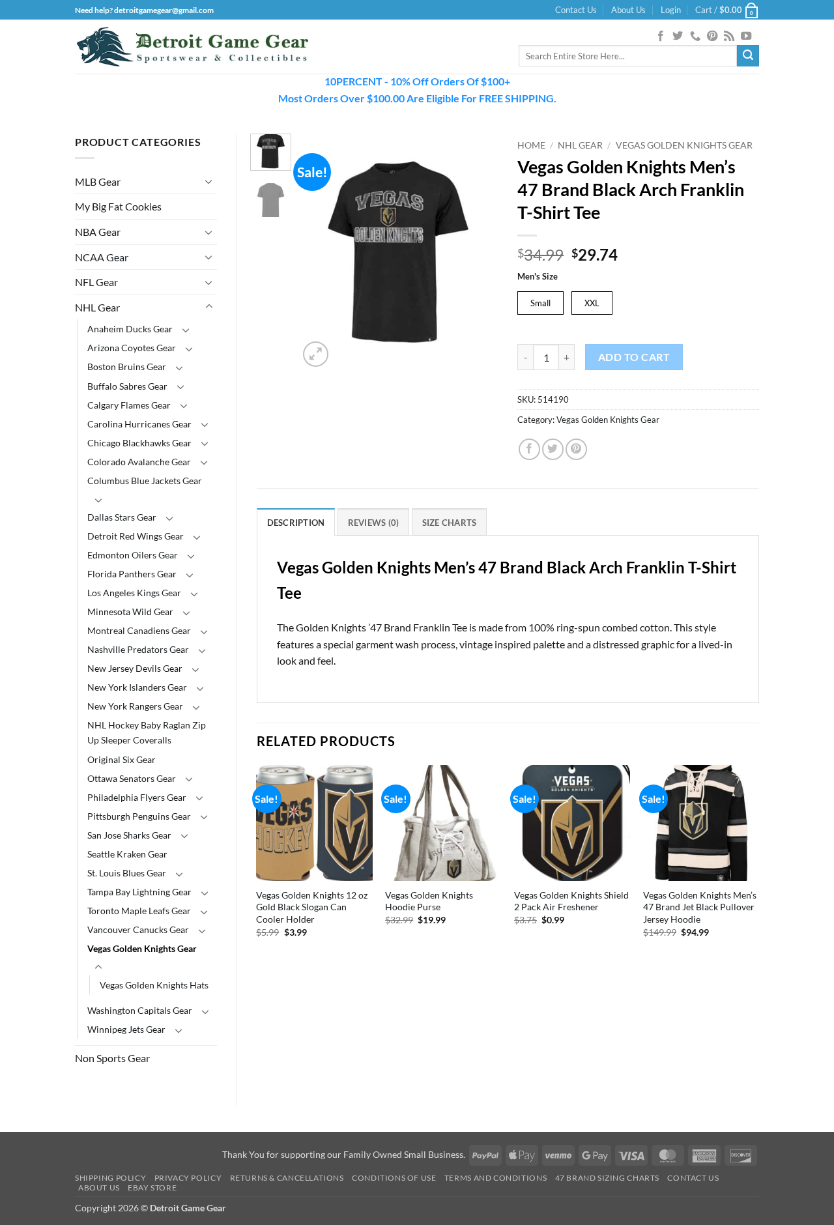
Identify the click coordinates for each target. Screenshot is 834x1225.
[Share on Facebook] (529, 449)
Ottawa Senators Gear (131, 778)
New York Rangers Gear (135, 706)
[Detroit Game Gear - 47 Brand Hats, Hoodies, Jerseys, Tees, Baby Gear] (192, 46)
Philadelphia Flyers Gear (136, 797)
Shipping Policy (110, 1178)
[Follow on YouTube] (746, 36)
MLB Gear (98, 181)
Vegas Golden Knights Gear (142, 948)
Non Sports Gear (112, 1058)
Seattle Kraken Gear (127, 853)
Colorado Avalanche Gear (139, 461)
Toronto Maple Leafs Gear (139, 910)
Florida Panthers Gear (132, 573)
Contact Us (576, 10)
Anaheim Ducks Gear (130, 328)
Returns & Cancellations (287, 1178)
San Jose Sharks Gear (129, 835)
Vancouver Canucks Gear (138, 929)
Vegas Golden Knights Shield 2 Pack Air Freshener (571, 901)
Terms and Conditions (495, 1178)
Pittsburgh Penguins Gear (139, 816)
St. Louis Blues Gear (126, 872)
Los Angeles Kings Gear (134, 592)
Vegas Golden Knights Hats (154, 984)
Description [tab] (296, 522)
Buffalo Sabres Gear (127, 386)
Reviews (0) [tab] (373, 522)
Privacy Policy (188, 1178)
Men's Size (537, 276)
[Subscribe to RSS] (729, 36)
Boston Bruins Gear (126, 366)
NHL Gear (97, 307)
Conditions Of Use (394, 1178)
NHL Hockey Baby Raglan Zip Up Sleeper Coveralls (146, 732)
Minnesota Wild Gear (130, 611)
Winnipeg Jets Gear (126, 1029)
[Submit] (748, 56)
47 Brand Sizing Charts (607, 1178)
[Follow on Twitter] (677, 36)
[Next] (477, 252)
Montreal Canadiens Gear (139, 630)
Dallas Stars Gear (121, 517)
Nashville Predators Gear (138, 649)
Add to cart (634, 357)
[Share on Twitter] (553, 449)
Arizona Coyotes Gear (131, 347)
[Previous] (319, 252)
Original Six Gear (121, 759)
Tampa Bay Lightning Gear (139, 891)
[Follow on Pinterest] (712, 36)
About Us (628, 10)
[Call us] (695, 36)
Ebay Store (152, 1187)
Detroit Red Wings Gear (135, 535)
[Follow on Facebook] (660, 36)
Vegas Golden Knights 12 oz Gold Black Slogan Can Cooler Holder (311, 907)
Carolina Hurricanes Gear (139, 423)
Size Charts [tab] (449, 522)
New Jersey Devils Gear (134, 668)
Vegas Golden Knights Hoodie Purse (429, 901)
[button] (671, 10)
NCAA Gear (101, 257)
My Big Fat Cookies (118, 206)
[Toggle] (209, 181)
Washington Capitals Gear (139, 1010)
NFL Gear (96, 282)
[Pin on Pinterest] (576, 449)
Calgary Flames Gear (129, 405)
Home (531, 145)
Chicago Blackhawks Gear (139, 442)
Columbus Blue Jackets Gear (144, 480)
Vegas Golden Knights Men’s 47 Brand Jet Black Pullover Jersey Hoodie (699, 907)
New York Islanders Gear (137, 687)
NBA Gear (98, 231)
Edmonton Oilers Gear (132, 554)
